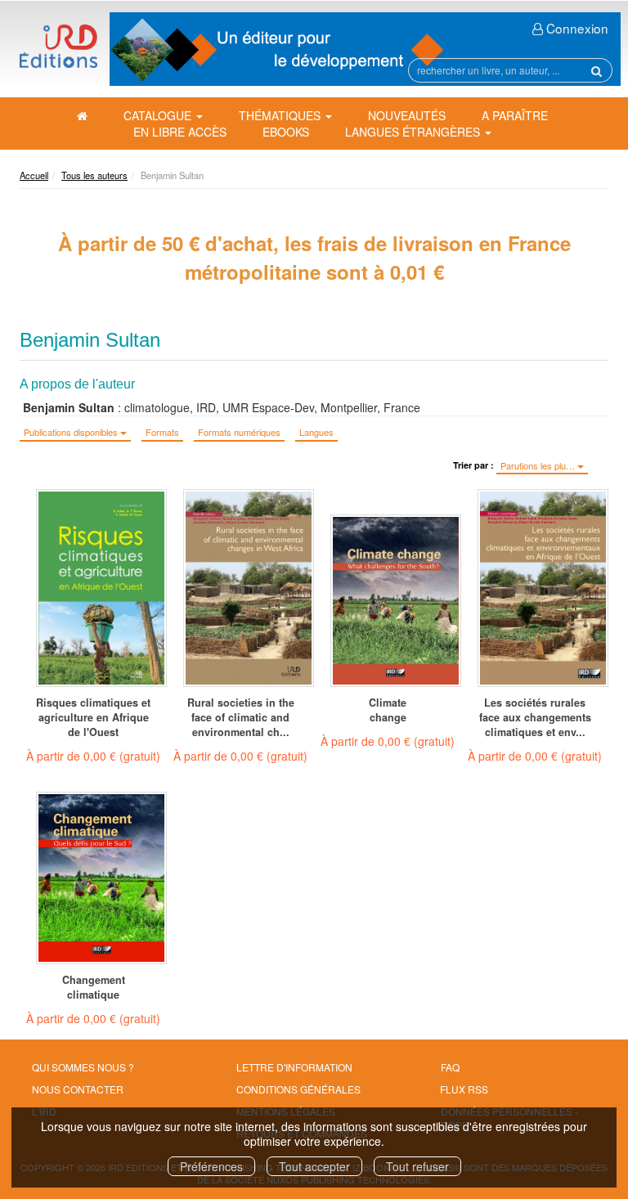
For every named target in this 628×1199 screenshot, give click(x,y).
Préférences (211, 1166)
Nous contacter (77, 1089)
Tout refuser (417, 1166)
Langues (316, 431)
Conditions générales (298, 1089)
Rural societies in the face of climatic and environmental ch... (240, 717)
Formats (162, 431)
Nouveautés (407, 115)
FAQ (450, 1067)
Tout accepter (314, 1166)
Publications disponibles (72, 431)
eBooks (285, 131)
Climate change (387, 710)
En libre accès (180, 131)
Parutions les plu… (538, 465)
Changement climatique (93, 987)
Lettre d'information (294, 1067)
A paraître (515, 115)
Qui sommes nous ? (83, 1067)
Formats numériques (239, 431)
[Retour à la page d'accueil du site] (58, 46)
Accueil (34, 175)
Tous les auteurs (94, 175)
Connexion (575, 28)
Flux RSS (464, 1089)
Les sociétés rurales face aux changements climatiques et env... (535, 717)
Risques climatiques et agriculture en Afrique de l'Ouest (93, 717)
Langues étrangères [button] (414, 131)
